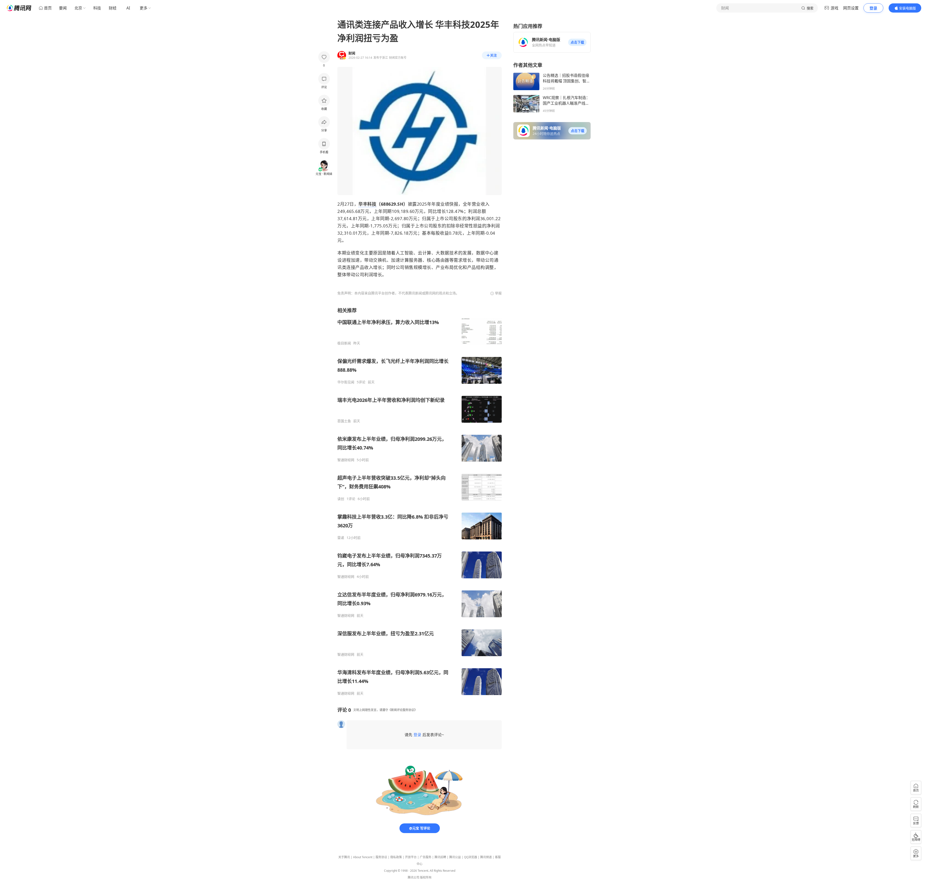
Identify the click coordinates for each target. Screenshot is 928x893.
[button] (577, 42)
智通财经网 (345, 460)
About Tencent (362, 857)
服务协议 (381, 857)
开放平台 (411, 857)
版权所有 (426, 877)
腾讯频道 (486, 857)
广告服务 (425, 857)
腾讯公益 (455, 857)
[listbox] (419, 501)
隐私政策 (396, 857)
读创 (340, 499)
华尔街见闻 (345, 382)
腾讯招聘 (440, 857)
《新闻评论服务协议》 (402, 710)
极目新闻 (344, 343)
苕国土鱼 (344, 421)
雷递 (340, 537)
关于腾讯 (344, 857)
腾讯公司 (413, 877)
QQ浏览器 (470, 857)
